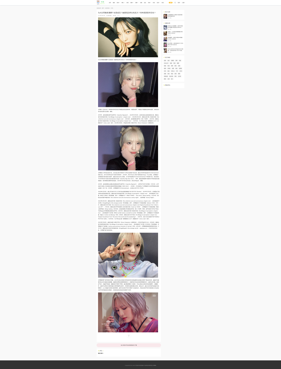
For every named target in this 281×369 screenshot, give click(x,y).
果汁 (172, 78)
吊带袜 (169, 68)
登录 (101, 353)
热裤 (165, 60)
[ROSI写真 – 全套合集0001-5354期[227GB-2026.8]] (165, 45)
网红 (123, 2)
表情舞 (180, 68)
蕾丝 (176, 68)
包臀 (173, 68)
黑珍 (175, 76)
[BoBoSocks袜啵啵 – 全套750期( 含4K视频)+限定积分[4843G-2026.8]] (165, 27)
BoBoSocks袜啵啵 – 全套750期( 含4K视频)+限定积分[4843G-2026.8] (175, 27)
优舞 (136, 2)
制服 (165, 65)
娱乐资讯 (109, 15)
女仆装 (179, 76)
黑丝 (174, 63)
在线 (163, 2)
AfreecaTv (166, 63)
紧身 (175, 65)
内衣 (165, 71)
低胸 (171, 63)
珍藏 (141, 2)
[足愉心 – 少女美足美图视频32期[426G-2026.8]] (165, 33)
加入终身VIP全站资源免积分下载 (129, 345)
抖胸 (180, 60)
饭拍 (168, 71)
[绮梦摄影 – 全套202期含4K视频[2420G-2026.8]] (165, 39)
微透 (165, 68)
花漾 (168, 60)
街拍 (154, 2)
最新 (114, 2)
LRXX (181, 71)
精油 (172, 73)
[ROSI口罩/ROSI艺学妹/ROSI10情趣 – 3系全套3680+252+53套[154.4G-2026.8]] (165, 50)
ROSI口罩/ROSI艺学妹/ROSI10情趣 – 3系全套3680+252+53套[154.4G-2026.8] (175, 50)
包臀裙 (172, 60)
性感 (168, 65)
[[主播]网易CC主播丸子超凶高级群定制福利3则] (165, 16)
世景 (175, 73)
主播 (168, 78)
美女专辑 (171, 76)
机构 (118, 2)
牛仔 (177, 71)
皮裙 (179, 65)
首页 (110, 2)
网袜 (165, 78)
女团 (158, 2)
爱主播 (101, 2)
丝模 (127, 2)
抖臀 (176, 60)
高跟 (179, 73)
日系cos (172, 71)
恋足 (145, 2)
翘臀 (178, 63)
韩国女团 (166, 76)
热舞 (131, 2)
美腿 (165, 73)
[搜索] (175, 2)
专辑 (149, 2)
